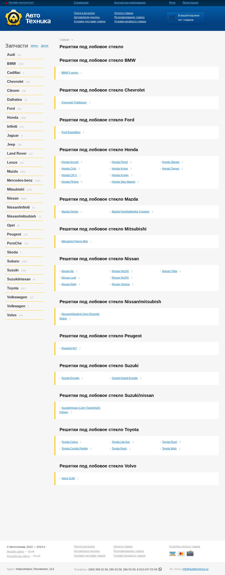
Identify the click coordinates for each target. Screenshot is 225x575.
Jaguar (13, 135)
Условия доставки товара (89, 21)
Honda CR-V (69, 175)
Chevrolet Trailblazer (74, 102)
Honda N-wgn (120, 175)
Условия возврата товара (130, 21)
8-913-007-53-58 (147, 569)
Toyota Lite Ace (121, 442)
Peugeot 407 (69, 348)
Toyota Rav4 (119, 448)
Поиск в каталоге (84, 13)
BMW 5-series (70, 72)
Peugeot (14, 234)
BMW (11, 63)
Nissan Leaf (69, 277)
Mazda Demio (70, 211)
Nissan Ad (68, 271)
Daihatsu (14, 99)
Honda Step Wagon (123, 181)
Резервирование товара (129, 17)
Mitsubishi (15, 189)
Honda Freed (120, 162)
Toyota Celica (70, 442)
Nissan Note (69, 284)
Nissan (13, 198)
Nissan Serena (121, 284)
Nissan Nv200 (120, 277)
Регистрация (190, 2)
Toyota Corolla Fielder (75, 448)
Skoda (12, 252)
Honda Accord (70, 162)
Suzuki (12, 270)
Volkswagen (17, 297)
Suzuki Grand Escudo (125, 378)
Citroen (13, 90)
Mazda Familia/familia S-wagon (130, 211)
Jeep (11, 144)
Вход (172, 2)
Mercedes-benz (20, 180)
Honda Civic (69, 168)
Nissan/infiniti (18, 207)
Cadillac (13, 72)
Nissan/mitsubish (21, 216)
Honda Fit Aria (70, 181)
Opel (11, 225)
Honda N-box (120, 168)
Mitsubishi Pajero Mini (75, 241)
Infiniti (12, 126)
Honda (12, 117)
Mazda (12, 171)
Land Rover (17, 153)
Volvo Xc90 (68, 478)
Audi (11, 55)
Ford (11, 108)
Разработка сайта (18, 556)
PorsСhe (14, 243)
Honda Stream (171, 162)
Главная (64, 39)
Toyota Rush (169, 442)
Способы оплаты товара (184, 546)
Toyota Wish (169, 448)
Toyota (12, 288)
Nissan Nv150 (120, 271)
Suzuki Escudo (70, 378)
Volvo (11, 315)
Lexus (12, 162)
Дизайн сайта (15, 551)
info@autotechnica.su (196, 569)
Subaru (13, 261)
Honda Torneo (170, 168)
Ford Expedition (71, 132)
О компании (81, 2)
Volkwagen (16, 306)
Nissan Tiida (169, 271)
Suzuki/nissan (19, 279)
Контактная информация (130, 2)
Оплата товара (123, 13)
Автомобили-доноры (87, 17)
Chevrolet (15, 81)
